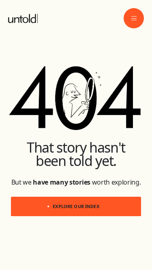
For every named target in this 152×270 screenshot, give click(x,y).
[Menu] (134, 18)
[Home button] (22, 18)
